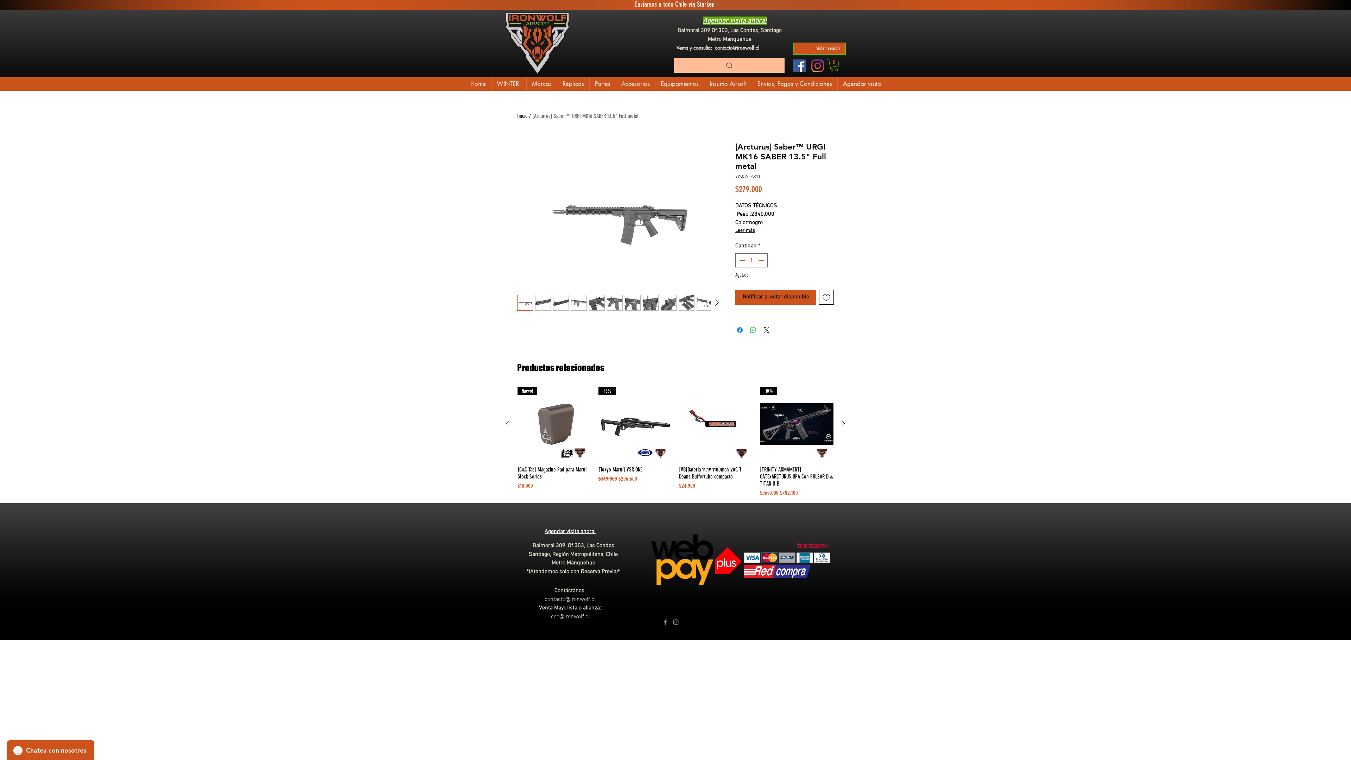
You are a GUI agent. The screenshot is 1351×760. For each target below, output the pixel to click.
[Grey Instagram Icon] (675, 622)
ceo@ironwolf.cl (570, 616)
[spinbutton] (751, 260)
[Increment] (762, 260)
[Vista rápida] (716, 424)
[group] (675, 442)
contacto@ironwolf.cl (737, 47)
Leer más (745, 231)
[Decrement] (741, 260)
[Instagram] (817, 65)
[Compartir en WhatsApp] (753, 330)
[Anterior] (507, 423)
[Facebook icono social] (799, 65)
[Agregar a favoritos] (826, 297)
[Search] (729, 65)
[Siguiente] (843, 423)
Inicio (522, 116)
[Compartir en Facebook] (740, 330)
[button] (834, 65)
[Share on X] (766, 330)
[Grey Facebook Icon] (665, 622)
